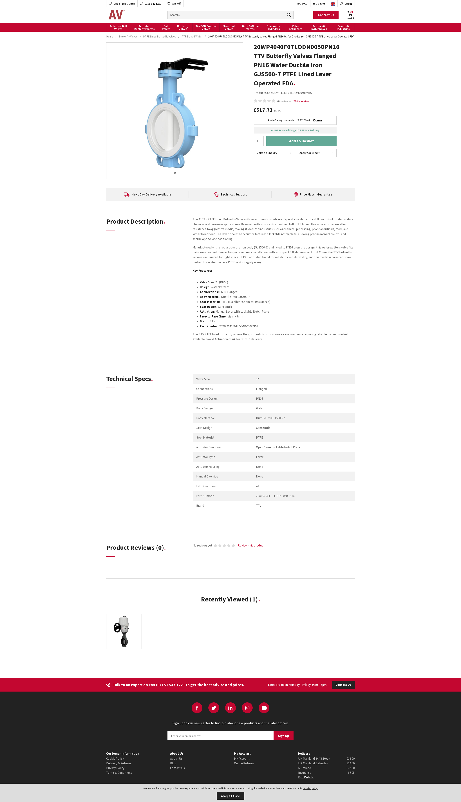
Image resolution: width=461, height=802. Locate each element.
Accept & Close (230, 796)
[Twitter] (213, 707)
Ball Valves (166, 27)
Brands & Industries (343, 27)
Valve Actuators (295, 27)
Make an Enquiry (267, 153)
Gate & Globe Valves (250, 27)
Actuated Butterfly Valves (144, 27)
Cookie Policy (115, 759)
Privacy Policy (115, 768)
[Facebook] (197, 707)
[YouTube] (264, 707)
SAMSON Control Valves (205, 27)
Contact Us (326, 15)
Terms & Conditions (119, 773)
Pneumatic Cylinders (274, 27)
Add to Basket (301, 140)
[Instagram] (247, 707)
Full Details (306, 777)
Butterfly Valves (183, 27)
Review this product (251, 545)
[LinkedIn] (230, 707)
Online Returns (244, 763)
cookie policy (310, 788)
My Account (242, 759)
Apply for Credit (309, 153)
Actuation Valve (116, 15)
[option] (147, 194)
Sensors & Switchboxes (318, 27)
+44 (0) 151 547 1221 (167, 684)
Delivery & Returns (118, 763)
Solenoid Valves (229, 27)
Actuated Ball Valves (118, 27)
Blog (173, 763)
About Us (176, 759)
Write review (301, 101)
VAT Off (176, 3)
